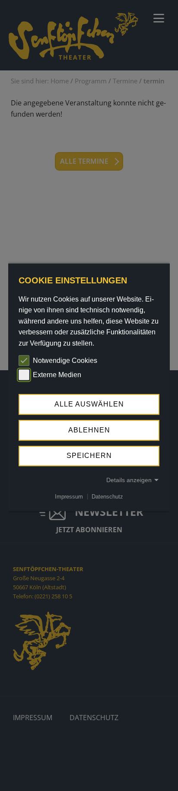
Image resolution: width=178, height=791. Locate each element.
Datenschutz (107, 496)
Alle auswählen (89, 404)
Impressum (69, 496)
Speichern (89, 456)
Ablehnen (89, 430)
